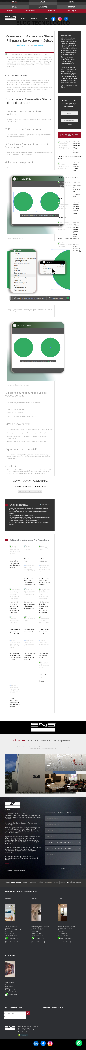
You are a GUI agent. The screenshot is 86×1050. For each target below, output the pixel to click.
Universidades (30, 11)
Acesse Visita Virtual (12, 942)
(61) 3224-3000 (64, 935)
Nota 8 (24, 487)
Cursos (22, 18)
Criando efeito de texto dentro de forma (29, 632)
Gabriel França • (21, 45)
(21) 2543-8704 (12, 992)
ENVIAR (63, 869)
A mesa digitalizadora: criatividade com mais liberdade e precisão (15, 563)
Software (10, 11)
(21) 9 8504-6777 (13, 994)
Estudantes (51, 11)
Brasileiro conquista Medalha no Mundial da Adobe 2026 (77, 248)
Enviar (69, 125)
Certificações (71, 11)
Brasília (45, 740)
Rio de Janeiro (62, 740)
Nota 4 (37, 487)
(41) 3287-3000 (38, 935)
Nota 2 (43, 487)
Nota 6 (31, 487)
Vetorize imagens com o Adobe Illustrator (44, 655)
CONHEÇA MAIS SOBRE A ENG (70, 86)
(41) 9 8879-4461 (39, 938)
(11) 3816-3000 (12, 935)
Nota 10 (18, 487)
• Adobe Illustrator (38, 45)
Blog (45, 18)
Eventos (34, 18)
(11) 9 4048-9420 (13, 938)
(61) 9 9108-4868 (66, 938)
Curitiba (33, 740)
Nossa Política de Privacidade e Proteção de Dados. (27, 1031)
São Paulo (19, 740)
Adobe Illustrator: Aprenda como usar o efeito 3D (15, 632)
